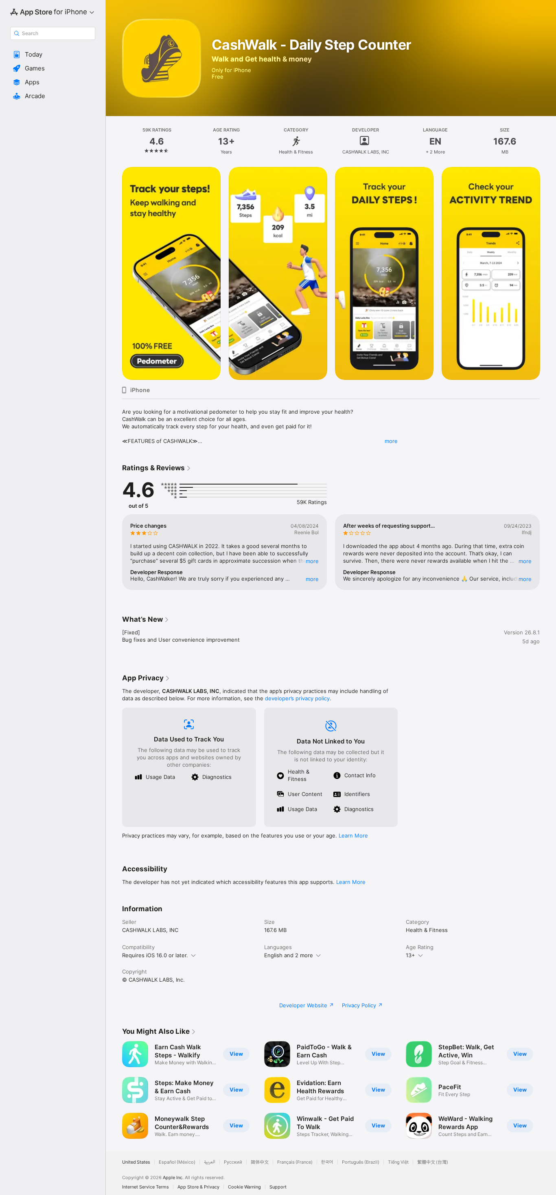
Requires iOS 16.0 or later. (155, 955)
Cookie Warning (244, 1187)
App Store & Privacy (198, 1187)
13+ (410, 955)
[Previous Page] (114, 273)
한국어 (327, 1162)
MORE (312, 561)
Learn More (353, 835)
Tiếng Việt (398, 1162)
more (391, 441)
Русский (233, 1162)
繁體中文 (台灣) (432, 1162)
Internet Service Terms (145, 1187)
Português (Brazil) (360, 1162)
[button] (53, 54)
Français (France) (295, 1162)
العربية (209, 1162)
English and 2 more (288, 955)
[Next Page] (548, 273)
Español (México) (177, 1162)
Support (278, 1187)
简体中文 (260, 1162)
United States (136, 1162)
